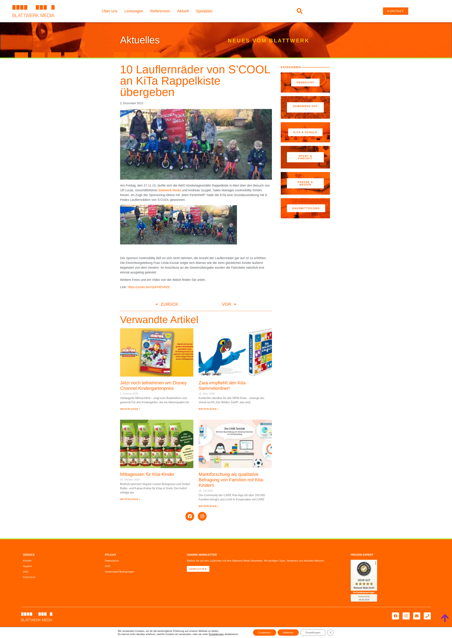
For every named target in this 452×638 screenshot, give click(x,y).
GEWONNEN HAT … (305, 107)
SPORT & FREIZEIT (305, 157)
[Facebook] (189, 516)
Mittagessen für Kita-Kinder (147, 474)
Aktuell (183, 11)
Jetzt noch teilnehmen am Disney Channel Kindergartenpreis (153, 385)
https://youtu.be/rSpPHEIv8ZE (149, 287)
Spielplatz (204, 11)
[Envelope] (416, 615)
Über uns (109, 11)
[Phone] (427, 615)
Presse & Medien (305, 183)
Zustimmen (264, 632)
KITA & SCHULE (305, 132)
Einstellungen (216, 634)
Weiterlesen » (130, 409)
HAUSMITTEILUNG (306, 208)
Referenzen (160, 11)
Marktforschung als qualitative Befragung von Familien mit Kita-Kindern (231, 480)
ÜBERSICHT (305, 82)
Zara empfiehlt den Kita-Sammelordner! (223, 385)
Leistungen (133, 11)
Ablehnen (288, 632)
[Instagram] (202, 516)
